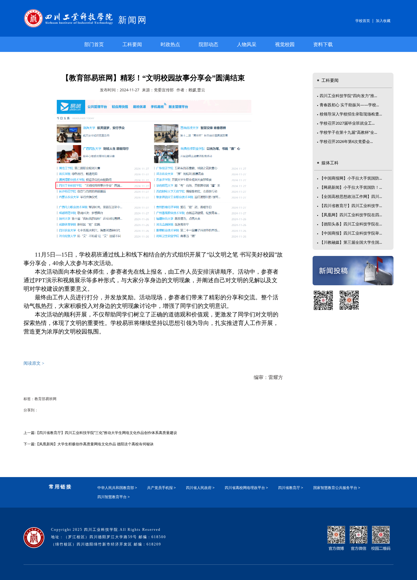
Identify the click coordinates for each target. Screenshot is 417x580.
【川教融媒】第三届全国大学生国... (351, 242)
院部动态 (208, 44)
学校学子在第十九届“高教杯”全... (348, 132)
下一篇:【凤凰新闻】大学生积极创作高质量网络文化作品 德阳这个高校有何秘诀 (89, 444)
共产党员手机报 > (161, 487)
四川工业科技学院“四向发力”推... (348, 95)
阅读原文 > (34, 363)
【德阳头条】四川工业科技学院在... (351, 224)
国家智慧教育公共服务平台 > (336, 487)
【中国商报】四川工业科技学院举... (351, 233)
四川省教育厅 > (290, 487)
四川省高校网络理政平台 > (246, 487)
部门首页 (94, 44)
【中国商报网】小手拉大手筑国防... (351, 178)
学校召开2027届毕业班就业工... (347, 123)
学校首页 (362, 20)
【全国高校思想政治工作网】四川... (351, 196)
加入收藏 (383, 20)
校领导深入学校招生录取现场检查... (351, 114)
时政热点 (170, 44)
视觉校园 (285, 44)
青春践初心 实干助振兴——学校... (349, 105)
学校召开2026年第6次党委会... (346, 141)
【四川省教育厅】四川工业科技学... (351, 205)
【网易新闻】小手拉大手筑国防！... (351, 187)
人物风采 (246, 44)
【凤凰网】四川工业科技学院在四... (351, 214)
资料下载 (323, 44)
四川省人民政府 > (200, 487)
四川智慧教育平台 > (113, 496)
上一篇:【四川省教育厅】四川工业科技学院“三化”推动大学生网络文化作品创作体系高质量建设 (100, 432)
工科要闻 (132, 44)
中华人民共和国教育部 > (117, 487)
